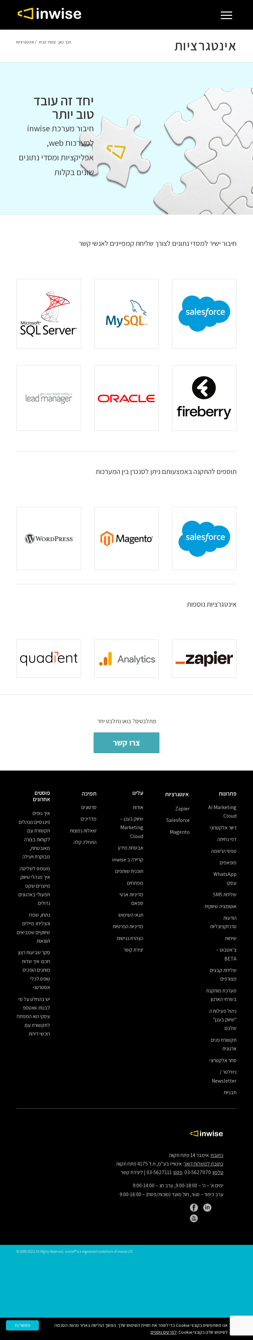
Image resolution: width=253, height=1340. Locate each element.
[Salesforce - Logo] (204, 313)
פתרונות (228, 793)
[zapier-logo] (204, 659)
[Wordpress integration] (48, 538)
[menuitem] (229, 14)
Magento (180, 831)
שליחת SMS (225, 894)
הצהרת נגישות (130, 938)
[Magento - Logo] (126, 539)
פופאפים (228, 862)
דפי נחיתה (227, 839)
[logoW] (49, 14)
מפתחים (135, 883)
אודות (138, 807)
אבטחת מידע (130, 847)
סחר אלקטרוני (223, 1060)
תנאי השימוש (130, 914)
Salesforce (178, 820)
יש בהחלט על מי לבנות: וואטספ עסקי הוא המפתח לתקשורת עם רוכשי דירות (33, 1017)
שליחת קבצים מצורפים (223, 974)
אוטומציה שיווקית (221, 906)
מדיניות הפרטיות (128, 926)
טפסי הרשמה (224, 851)
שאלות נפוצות (83, 830)
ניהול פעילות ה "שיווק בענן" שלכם (223, 1020)
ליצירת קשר (132, 1172)
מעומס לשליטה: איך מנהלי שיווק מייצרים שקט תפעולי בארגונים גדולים (34, 886)
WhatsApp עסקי (225, 878)
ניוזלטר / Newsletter (224, 1076)
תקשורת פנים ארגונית (224, 1044)
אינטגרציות (205, 45)
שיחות (231, 938)
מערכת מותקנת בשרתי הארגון (221, 995)
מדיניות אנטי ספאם (131, 898)
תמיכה (89, 793)
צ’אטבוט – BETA (226, 954)
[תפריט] (229, 14)
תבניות (230, 1092)
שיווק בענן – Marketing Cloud (131, 827)
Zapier (182, 808)
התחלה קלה (85, 842)
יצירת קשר (133, 949)
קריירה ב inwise (127, 859)
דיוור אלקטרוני (223, 827)
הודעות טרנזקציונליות (223, 922)
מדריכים (89, 818)
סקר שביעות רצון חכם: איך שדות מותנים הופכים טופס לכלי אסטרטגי (34, 970)
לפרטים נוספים (164, 1332)
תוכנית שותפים (129, 871)
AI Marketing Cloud (222, 811)
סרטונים (89, 807)
